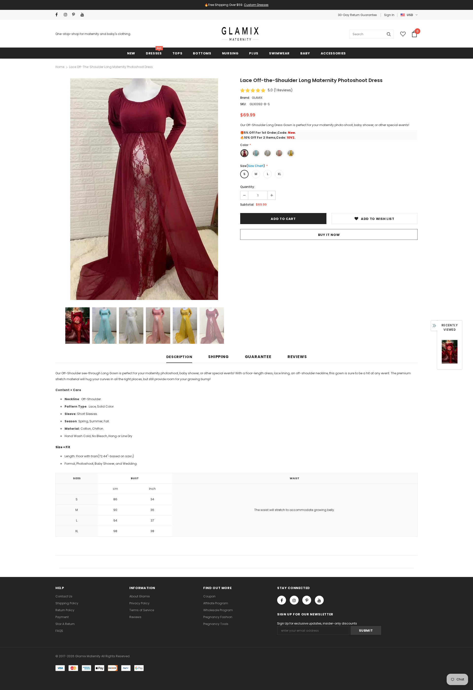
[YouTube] (297, 366)
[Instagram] (275, 366)
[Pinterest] (286, 366)
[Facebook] (264, 366)
